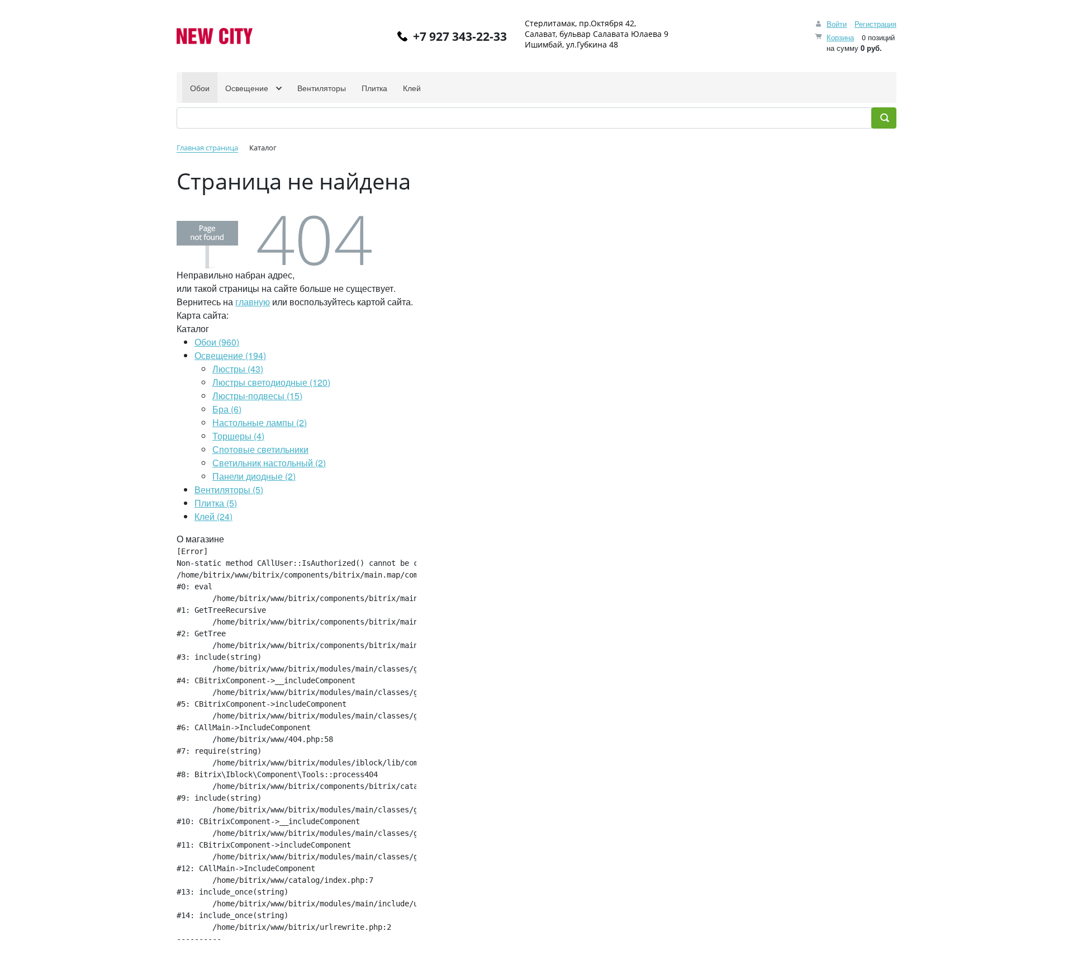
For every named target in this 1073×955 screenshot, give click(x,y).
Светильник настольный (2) (269, 462)
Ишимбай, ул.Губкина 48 (571, 44)
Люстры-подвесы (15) (257, 395)
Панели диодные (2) (254, 476)
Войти (837, 23)
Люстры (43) (237, 368)
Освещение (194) (230, 355)
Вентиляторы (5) (228, 489)
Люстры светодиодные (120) (271, 382)
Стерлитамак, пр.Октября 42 (579, 23)
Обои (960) (216, 341)
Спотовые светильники (260, 449)
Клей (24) (213, 516)
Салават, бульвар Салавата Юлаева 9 (596, 34)
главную (252, 301)
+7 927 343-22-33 (460, 36)
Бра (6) (226, 409)
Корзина (840, 37)
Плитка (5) (215, 503)
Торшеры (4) (238, 435)
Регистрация (875, 23)
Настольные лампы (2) (259, 422)
